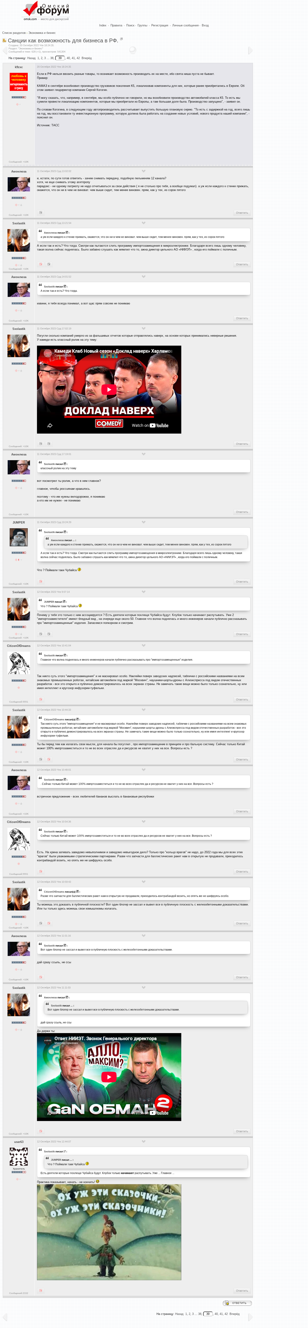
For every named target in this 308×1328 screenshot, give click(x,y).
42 (78, 58)
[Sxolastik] (40, 213)
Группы (142, 25)
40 (68, 58)
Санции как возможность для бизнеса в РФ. (63, 40)
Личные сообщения (185, 25)
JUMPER (19, 522)
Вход (205, 25)
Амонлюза (18, 171)
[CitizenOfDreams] (40, 634)
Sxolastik (18, 223)
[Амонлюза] (40, 264)
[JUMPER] (49, 264)
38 (51, 58)
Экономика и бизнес (42, 32)
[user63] (49, 634)
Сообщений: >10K (19, 162)
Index (102, 25)
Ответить (242, 212)
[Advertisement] (119, 144)
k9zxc (19, 67)
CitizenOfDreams (18, 646)
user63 (18, 1142)
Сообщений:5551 (18, 702)
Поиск (130, 25)
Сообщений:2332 (18, 1293)
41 (73, 58)
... (74, 540)
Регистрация (159, 25)
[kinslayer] (49, 444)
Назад (31, 58)
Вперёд (87, 58)
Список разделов (14, 32)
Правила (116, 25)
